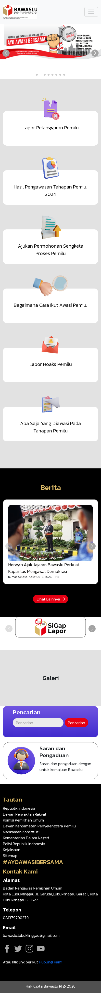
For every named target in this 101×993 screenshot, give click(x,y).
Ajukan (50, 760)
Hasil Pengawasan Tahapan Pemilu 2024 (51, 190)
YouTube (41, 949)
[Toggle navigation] (91, 12)
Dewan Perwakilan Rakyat (24, 814)
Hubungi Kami (50, 962)
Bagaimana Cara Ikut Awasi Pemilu (51, 305)
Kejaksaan (11, 850)
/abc (50, 627)
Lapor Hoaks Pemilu (50, 364)
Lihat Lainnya (48, 599)
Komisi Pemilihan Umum (23, 820)
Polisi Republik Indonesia (24, 844)
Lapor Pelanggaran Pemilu (51, 127)
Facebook (7, 949)
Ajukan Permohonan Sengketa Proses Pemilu (50, 249)
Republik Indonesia (19, 808)
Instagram (29, 949)
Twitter (18, 949)
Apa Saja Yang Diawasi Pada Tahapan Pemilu (50, 427)
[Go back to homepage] (20, 11)
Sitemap (10, 855)
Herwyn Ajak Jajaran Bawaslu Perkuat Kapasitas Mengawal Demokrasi (43, 568)
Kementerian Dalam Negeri (26, 838)
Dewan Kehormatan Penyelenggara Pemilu (39, 826)
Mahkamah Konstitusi (21, 832)
